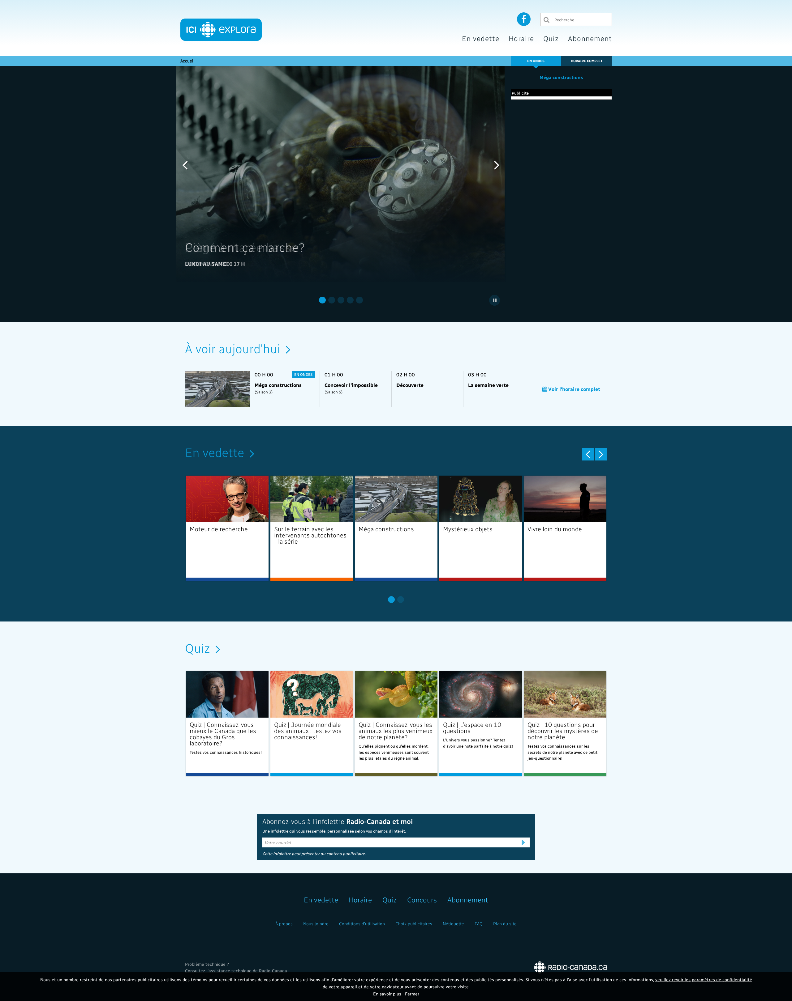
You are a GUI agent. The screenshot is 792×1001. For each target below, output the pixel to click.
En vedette (480, 38)
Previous (185, 164)
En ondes (535, 61)
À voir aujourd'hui (232, 348)
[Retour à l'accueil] (221, 30)
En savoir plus (387, 993)
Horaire (521, 38)
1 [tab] (322, 300)
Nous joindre (316, 923)
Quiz (551, 38)
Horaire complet (586, 61)
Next (497, 164)
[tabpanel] (341, 174)
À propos (284, 923)
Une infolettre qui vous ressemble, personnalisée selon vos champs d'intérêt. (334, 831)
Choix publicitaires (413, 923)
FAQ (479, 923)
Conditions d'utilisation (362, 923)
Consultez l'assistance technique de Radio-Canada (236, 970)
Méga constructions (561, 77)
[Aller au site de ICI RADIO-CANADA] (570, 966)
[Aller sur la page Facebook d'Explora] (524, 18)
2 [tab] (331, 300)
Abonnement (590, 38)
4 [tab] (350, 300)
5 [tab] (359, 300)
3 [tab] (341, 300)
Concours (422, 899)
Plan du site (505, 923)
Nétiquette (453, 923)
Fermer (412, 993)
